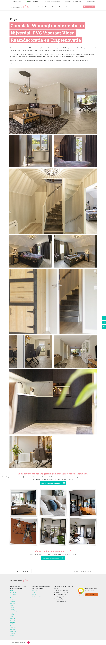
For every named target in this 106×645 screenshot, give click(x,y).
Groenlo (12, 607)
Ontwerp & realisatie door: (18, 642)
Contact (79, 7)
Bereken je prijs (89, 7)
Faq (74, 7)
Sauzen (34, 592)
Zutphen (12, 633)
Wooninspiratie (39, 7)
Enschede (12, 603)
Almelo (12, 590)
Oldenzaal (13, 622)
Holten (12, 614)
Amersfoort (13, 592)
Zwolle (12, 635)
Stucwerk (34, 594)
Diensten (48, 7)
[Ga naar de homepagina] (20, 7)
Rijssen (12, 626)
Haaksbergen (14, 609)
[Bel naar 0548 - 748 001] (104, 318)
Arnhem (12, 596)
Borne (11, 598)
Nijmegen (12, 618)
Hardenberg (13, 611)
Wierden (12, 629)
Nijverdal (12, 620)
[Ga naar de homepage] (19, 580)
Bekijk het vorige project (22, 571)
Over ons (68, 7)
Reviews (61, 7)
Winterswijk (13, 631)
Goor (11, 605)
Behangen (35, 590)
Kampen (12, 616)
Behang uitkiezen (37, 596)
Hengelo (12, 613)
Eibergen (12, 601)
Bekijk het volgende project (83, 571)
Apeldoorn (13, 594)
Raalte (12, 624)
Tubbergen (13, 627)
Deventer (12, 600)
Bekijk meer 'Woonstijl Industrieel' (50, 483)
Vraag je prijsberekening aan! (50, 558)
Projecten (55, 7)
